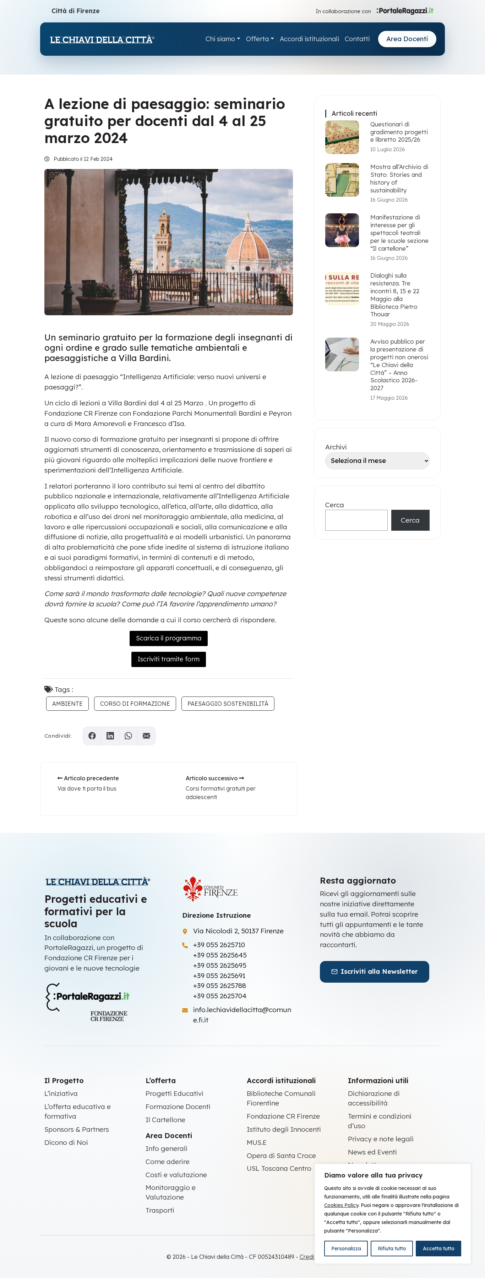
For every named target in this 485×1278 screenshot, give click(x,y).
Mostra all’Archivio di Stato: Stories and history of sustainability (399, 178)
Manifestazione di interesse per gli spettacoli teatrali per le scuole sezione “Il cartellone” (399, 232)
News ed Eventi (372, 1152)
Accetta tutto (438, 1248)
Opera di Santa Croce (281, 1155)
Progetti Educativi (174, 1093)
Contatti (357, 39)
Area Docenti (407, 39)
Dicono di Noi (66, 1142)
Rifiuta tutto (392, 1248)
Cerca (334, 505)
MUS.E (257, 1142)
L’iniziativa (61, 1093)
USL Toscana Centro (279, 1168)
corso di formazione (135, 703)
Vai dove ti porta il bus (87, 788)
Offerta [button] (257, 39)
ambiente (67, 703)
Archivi (336, 447)
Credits (309, 1256)
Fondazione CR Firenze (283, 1116)
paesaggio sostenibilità (227, 703)
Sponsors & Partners (76, 1129)
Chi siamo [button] (220, 39)
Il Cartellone (165, 1119)
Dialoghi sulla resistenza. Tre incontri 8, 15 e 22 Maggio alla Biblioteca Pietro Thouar (394, 295)
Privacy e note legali (381, 1139)
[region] (393, 1214)
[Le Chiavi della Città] (102, 39)
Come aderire (168, 1161)
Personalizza (346, 1248)
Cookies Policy (341, 1205)
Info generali (166, 1148)
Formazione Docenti (178, 1106)
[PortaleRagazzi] (405, 10)
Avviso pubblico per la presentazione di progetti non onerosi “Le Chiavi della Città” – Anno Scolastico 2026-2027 (399, 365)
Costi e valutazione (176, 1174)
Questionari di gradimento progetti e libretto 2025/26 (399, 131)
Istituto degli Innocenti (284, 1129)
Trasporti (160, 1210)
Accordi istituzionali (309, 39)
